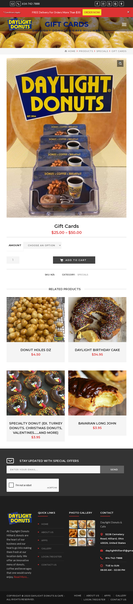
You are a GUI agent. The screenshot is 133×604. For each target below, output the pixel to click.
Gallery (46, 548)
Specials (102, 51)
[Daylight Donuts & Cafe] (20, 23)
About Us (47, 532)
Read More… (21, 576)
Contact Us (48, 564)
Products (86, 51)
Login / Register (51, 556)
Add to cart (76, 260)
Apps (44, 540)
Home (72, 51)
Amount (15, 245)
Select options (97, 319)
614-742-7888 (30, 3)
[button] (120, 63)
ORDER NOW (92, 12)
